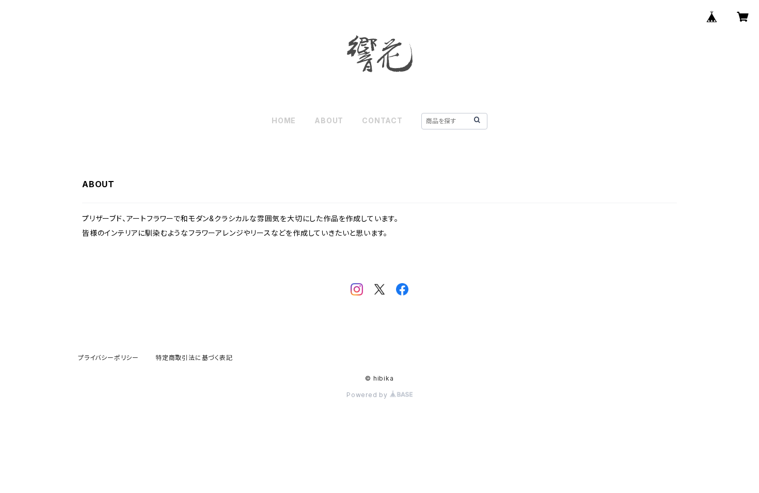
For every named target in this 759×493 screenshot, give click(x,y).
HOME (284, 120)
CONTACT (382, 120)
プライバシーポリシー (108, 357)
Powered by (368, 395)
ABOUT (328, 120)
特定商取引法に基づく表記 (194, 357)
